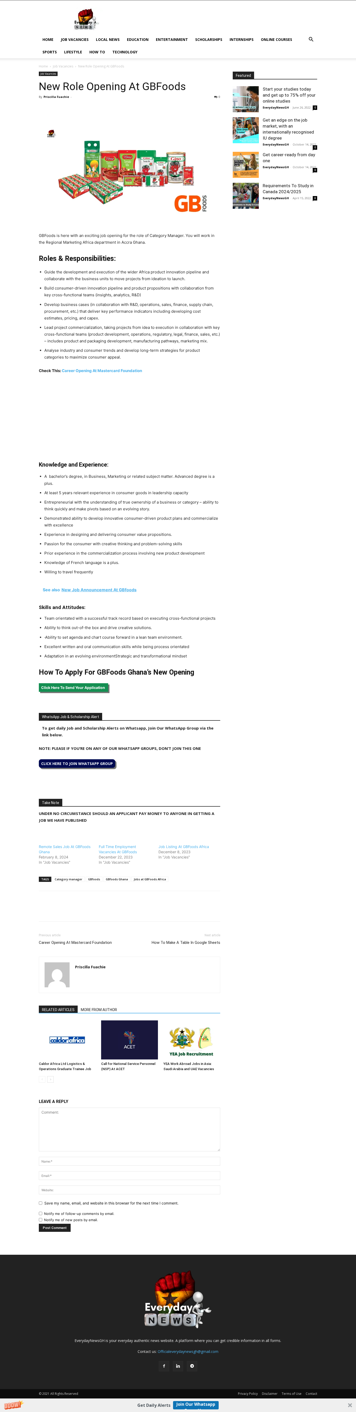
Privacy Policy (248, 1393)
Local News (108, 39)
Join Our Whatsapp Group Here (195, 1405)
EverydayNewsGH (276, 107)
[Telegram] (92, 108)
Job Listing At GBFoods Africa (183, 846)
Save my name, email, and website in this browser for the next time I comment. (111, 1203)
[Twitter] (56, 108)
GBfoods (94, 879)
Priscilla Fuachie (56, 97)
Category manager (68, 879)
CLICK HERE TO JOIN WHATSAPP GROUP (77, 763)
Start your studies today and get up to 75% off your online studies (289, 95)
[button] (178, 1405)
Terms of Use (292, 1393)
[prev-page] (42, 1079)
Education (138, 39)
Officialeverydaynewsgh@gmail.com (188, 1351)
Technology (124, 51)
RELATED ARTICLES (58, 1010)
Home (47, 39)
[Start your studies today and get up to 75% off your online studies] (246, 99)
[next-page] (50, 1079)
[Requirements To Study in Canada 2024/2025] (246, 196)
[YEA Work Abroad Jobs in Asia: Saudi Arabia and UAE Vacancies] (191, 1039)
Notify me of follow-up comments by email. (79, 1214)
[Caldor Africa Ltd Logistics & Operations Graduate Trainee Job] (67, 1039)
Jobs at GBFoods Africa (150, 879)
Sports (49, 51)
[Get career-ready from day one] (246, 165)
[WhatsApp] (68, 108)
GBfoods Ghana (117, 879)
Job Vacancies (75, 39)
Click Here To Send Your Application (73, 687)
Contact (311, 1393)
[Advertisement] (129, 417)
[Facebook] (44, 108)
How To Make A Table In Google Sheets (186, 942)
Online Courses (276, 39)
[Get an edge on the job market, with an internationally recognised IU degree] (246, 130)
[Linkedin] (80, 108)
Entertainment (172, 39)
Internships (242, 39)
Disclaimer (270, 1393)
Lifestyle (73, 51)
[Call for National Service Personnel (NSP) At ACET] (129, 1039)
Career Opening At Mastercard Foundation (102, 370)
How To (97, 51)
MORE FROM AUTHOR (99, 1010)
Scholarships (208, 39)
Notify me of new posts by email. (71, 1220)
